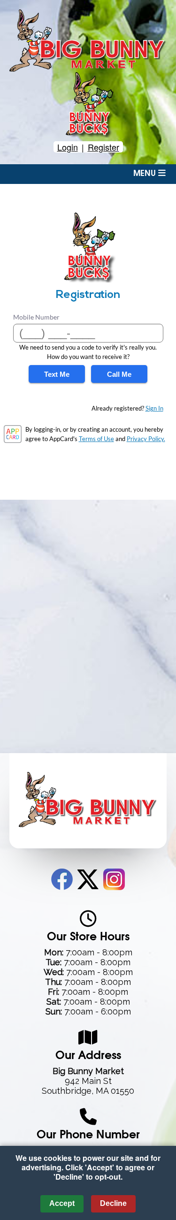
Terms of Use (96, 438)
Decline (113, 1203)
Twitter (88, 879)
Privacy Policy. (146, 438)
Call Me (119, 374)
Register (103, 147)
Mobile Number (36, 317)
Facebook (62, 879)
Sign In (154, 408)
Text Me (56, 374)
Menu (145, 174)
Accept (62, 1203)
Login (67, 147)
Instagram (114, 879)
